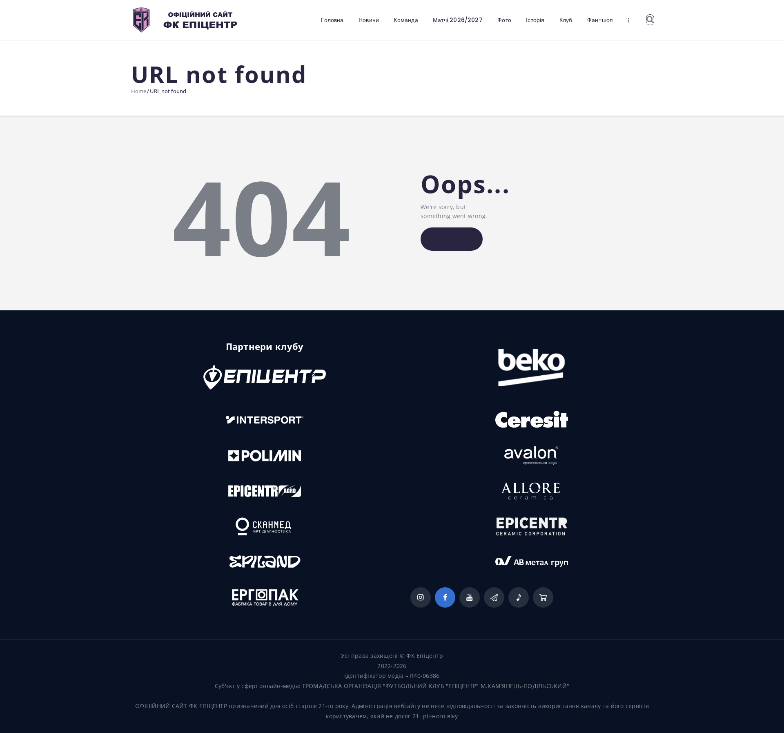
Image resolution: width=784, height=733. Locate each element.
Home (138, 91)
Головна (452, 239)
